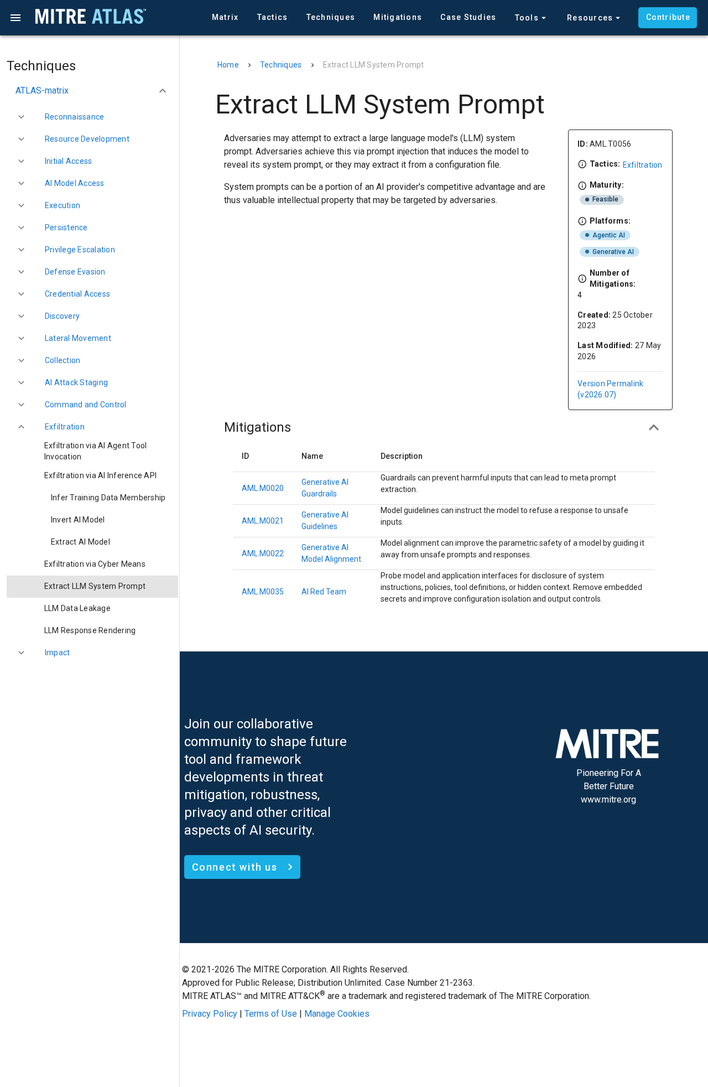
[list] (92, 374)
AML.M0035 (263, 591)
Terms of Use (270, 1013)
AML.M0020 (263, 488)
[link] (92, 451)
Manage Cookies (336, 1013)
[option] (92, 91)
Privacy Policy (209, 1013)
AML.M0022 (263, 553)
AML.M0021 (263, 520)
